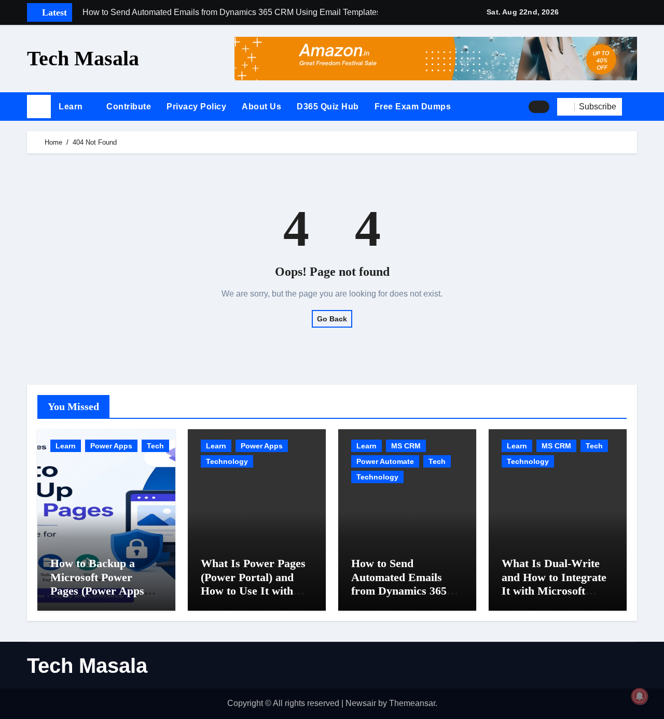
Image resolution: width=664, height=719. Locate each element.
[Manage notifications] (639, 696)
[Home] (39, 107)
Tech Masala (83, 58)
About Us (261, 106)
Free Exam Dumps (413, 106)
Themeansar (412, 703)
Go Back (332, 319)
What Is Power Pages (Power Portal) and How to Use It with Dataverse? (253, 584)
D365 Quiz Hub (328, 106)
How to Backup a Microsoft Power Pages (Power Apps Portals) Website (97, 584)
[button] (633, 106)
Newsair (360, 703)
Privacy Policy (196, 106)
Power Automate (385, 461)
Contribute (128, 106)
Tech (155, 446)
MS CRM (406, 446)
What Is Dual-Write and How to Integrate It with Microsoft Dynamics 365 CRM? (554, 584)
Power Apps (111, 446)
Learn (72, 106)
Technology (227, 461)
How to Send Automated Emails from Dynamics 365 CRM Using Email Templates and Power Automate (404, 597)
